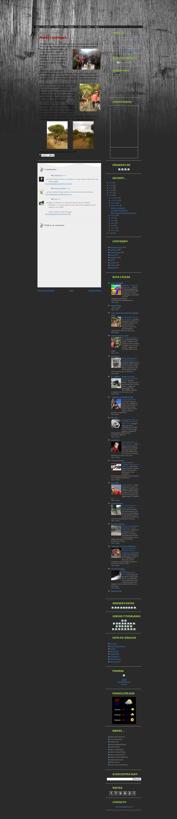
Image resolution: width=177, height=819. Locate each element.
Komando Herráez (117, 524)
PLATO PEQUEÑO (117, 283)
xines (55, 199)
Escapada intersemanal (119, 210)
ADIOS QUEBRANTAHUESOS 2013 (129, 573)
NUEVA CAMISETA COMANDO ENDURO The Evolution (130, 464)
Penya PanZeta (116, 591)
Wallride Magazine (124, 682)
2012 (111, 190)
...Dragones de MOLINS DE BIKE (122, 397)
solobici (124, 684)
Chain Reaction (115, 659)
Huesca (112, 255)
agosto (113, 215)
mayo (113, 223)
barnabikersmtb (117, 503)
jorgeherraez (57, 175)
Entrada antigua (95, 290)
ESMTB (124, 680)
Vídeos (89, 27)
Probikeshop (114, 656)
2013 (111, 188)
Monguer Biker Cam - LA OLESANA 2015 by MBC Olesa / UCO (130, 422)
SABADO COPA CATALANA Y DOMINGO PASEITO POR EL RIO (130, 528)
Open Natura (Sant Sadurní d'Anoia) (123, 213)
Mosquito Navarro (59, 188)
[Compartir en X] (47, 155)
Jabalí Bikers (115, 356)
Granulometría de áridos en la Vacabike (130, 318)
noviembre (115, 200)
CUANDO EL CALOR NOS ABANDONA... (130, 286)
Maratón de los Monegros (130, 50)
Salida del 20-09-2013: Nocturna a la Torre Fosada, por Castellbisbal (130, 550)
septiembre (115, 205)
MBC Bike (114, 418)
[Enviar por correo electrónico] (42, 155)
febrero (114, 231)
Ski (111, 260)
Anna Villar (115, 483)
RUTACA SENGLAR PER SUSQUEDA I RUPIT (129, 359)
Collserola (113, 250)
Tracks (80, 27)
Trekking (113, 263)
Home (37, 27)
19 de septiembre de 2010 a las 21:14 (58, 194)
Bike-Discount (115, 662)
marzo (113, 228)
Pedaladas (71, 27)
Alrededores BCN (116, 247)
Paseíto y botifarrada (53, 37)
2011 (111, 193)
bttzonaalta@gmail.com (124, 807)
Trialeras (113, 265)
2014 (111, 185)
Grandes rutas (59, 27)
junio (113, 220)
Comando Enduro (117, 461)
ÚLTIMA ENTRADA (128, 485)
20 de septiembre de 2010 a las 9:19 (58, 214)
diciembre (115, 198)
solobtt (112, 649)
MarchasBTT (114, 651)
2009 (111, 233)
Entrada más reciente (45, 290)
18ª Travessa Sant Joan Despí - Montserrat (129, 506)
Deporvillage (114, 654)
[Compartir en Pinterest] (53, 155)
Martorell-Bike (116, 306)
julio (113, 218)
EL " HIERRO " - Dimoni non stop (122, 377)
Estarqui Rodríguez (118, 569)
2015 (111, 183)
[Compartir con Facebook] (50, 155)
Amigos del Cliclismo (117, 646)
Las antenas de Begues (129, 338)
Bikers (97, 27)
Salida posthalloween (129, 399)
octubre (114, 203)
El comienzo (47, 27)
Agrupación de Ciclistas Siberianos (123, 546)
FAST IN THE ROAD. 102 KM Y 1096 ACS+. (129, 443)
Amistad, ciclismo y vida (119, 336)
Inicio (71, 290)
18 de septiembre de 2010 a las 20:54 (58, 184)
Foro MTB (113, 644)
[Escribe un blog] (45, 155)
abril (113, 225)
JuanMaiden (115, 440)
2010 (111, 195)
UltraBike (136, 40)
